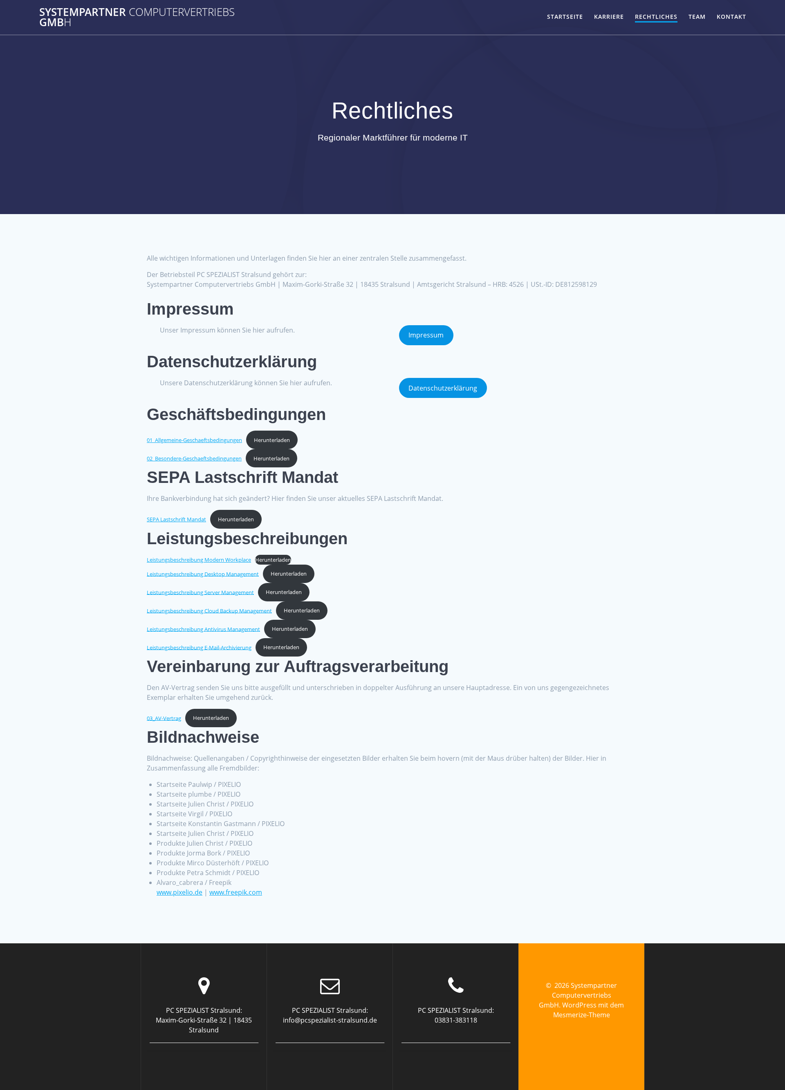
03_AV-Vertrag (164, 717)
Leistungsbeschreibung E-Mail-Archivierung (199, 647)
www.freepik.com (235, 892)
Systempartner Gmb (137, 17)
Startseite (565, 16)
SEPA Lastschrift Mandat (176, 519)
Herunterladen (272, 440)
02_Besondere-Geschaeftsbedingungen (194, 458)
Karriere (609, 16)
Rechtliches (656, 16)
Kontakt (731, 16)
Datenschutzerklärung (442, 388)
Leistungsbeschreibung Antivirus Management (203, 628)
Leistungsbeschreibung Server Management (200, 592)
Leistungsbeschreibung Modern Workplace (199, 559)
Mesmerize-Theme (581, 1014)
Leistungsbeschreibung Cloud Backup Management (209, 610)
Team (697, 16)
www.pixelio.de (179, 892)
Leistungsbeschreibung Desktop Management (203, 573)
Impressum (426, 335)
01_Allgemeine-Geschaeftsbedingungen (194, 440)
